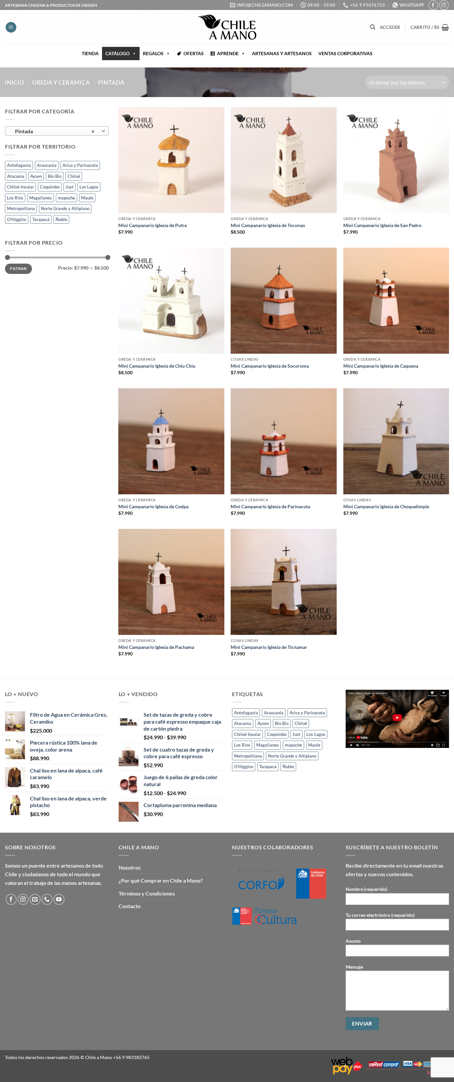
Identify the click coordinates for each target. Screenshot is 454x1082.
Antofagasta (19, 165)
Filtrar (18, 268)
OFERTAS (193, 53)
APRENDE (228, 53)
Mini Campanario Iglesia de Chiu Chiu (156, 366)
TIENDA (90, 53)
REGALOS (153, 53)
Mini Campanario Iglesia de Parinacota (270, 506)
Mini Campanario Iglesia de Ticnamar (269, 647)
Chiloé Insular (20, 186)
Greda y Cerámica (61, 82)
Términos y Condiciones (147, 893)
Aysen (36, 176)
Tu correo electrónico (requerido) (380, 915)
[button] (11, 27)
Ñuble (61, 219)
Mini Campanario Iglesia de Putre (152, 225)
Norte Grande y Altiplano (65, 208)
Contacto (130, 906)
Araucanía (47, 165)
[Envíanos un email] (35, 899)
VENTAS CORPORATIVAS (345, 53)
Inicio (14, 82)
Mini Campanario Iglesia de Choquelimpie (386, 506)
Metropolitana (21, 208)
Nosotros (130, 867)
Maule (87, 197)
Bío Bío (54, 176)
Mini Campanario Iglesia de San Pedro (382, 225)
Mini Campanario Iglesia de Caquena (380, 366)
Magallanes (40, 197)
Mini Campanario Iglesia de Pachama (156, 647)
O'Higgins (16, 219)
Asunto (353, 941)
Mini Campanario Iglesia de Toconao (268, 225)
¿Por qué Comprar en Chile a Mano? (161, 880)
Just (69, 186)
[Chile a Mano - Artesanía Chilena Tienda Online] (227, 27)
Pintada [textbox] (53, 131)
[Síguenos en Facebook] (433, 5)
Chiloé (73, 176)
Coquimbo (49, 186)
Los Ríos (15, 197)
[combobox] (57, 131)
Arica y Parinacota (80, 165)
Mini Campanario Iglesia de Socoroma (270, 366)
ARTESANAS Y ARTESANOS (282, 53)
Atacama (15, 176)
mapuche (66, 197)
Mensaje (354, 967)
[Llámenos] (47, 899)
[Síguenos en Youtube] (59, 899)
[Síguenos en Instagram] (444, 5)
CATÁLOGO (117, 53)
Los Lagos (88, 186)
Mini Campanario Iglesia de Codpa (153, 506)
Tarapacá (41, 219)
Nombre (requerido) (366, 889)
